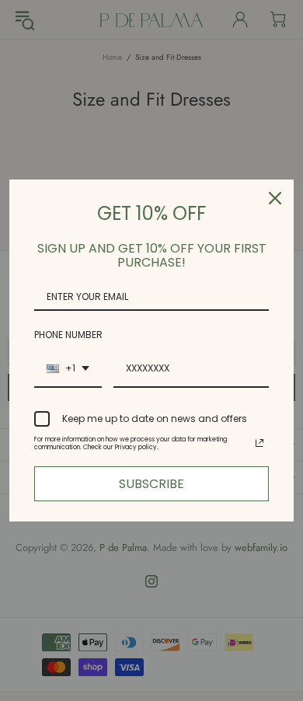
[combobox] (68, 369)
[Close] (275, 198)
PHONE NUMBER (68, 334)
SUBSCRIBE (151, 484)
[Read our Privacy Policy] (259, 443)
